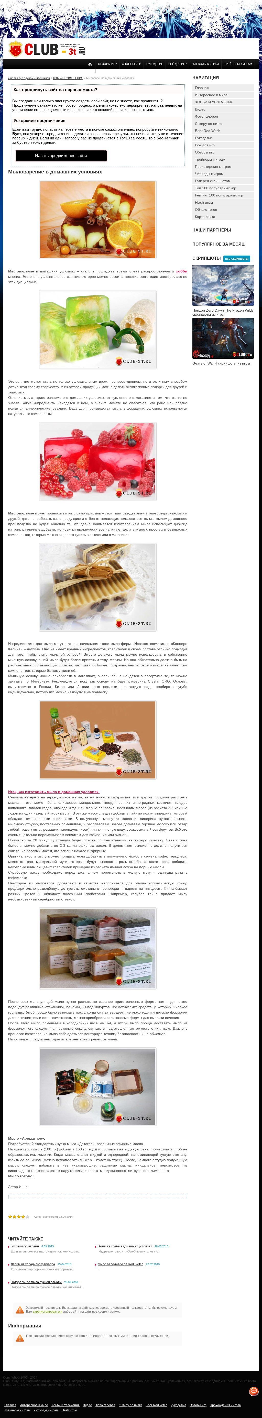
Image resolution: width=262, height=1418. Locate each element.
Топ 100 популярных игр (215, 188)
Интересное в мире (211, 95)
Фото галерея (206, 116)
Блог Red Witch (207, 131)
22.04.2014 (66, 1216)
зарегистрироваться (47, 1311)
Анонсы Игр (131, 63)
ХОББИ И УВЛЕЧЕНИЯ (214, 102)
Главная (202, 88)
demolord (48, 1216)
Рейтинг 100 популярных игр (219, 195)
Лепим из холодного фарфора (33, 1264)
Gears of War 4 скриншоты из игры (221, 363)
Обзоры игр (107, 63)
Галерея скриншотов (212, 181)
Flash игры (204, 202)
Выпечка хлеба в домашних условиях (125, 1246)
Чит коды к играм (205, 63)
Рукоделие (154, 63)
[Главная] (46, 57)
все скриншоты (236, 258)
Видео (200, 109)
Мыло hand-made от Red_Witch (120, 1264)
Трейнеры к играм (238, 63)
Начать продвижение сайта (61, 155)
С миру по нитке (208, 124)
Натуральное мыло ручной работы (36, 1282)
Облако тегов (206, 209)
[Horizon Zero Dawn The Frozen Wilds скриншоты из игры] (223, 304)
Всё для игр (177, 63)
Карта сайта (205, 217)
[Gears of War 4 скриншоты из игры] (223, 357)
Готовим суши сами (25, 1246)
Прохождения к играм (213, 166)
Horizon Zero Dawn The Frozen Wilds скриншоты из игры (223, 312)
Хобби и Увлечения (65, 1405)
